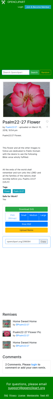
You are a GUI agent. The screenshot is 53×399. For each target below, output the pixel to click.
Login (20, 7)
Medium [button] (33, 215)
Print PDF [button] (26, 224)
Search (34, 72)
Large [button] (43, 215)
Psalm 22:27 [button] (19, 191)
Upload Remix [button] (26, 230)
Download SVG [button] (26, 209)
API (47, 395)
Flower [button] (7, 191)
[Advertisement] (26, 40)
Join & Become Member (37, 7)
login (34, 364)
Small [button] (23, 215)
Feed (42, 395)
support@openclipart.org (26, 388)
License (21, 395)
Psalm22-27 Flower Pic (27, 332)
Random (45, 72)
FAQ (6, 395)
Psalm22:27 (11, 127)
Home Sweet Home (25, 321)
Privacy (13, 395)
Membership (33, 395)
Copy (43, 241)
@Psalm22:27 (22, 324)
